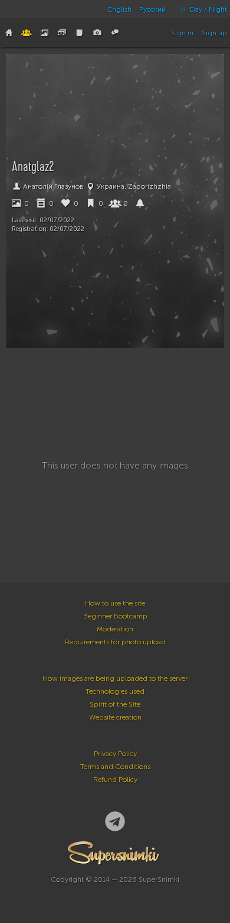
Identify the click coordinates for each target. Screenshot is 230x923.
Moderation (115, 629)
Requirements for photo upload (115, 642)
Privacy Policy (115, 754)
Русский (152, 9)
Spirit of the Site (115, 704)
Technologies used (115, 691)
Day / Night (207, 9)
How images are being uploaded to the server (115, 678)
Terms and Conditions (115, 767)
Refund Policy (115, 779)
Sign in (182, 33)
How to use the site (115, 603)
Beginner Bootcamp (115, 616)
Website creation (115, 717)
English (120, 9)
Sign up (214, 33)
